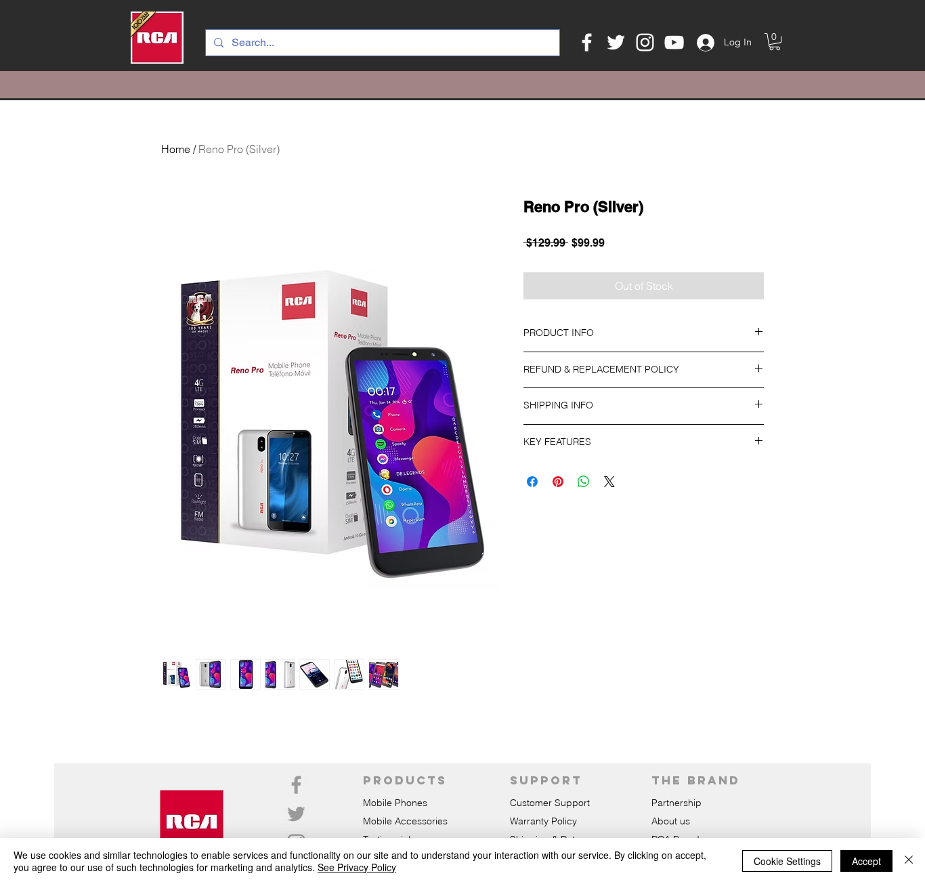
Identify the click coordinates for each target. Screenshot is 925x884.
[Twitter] (616, 42)
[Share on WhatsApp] (584, 481)
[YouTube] (674, 42)
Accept (866, 861)
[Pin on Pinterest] (558, 481)
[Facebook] (587, 42)
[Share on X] (609, 481)
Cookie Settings (787, 861)
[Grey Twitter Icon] (296, 814)
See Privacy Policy (357, 867)
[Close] (909, 861)
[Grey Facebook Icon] (296, 785)
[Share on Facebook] (532, 481)
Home (175, 149)
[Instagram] (645, 42)
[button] (775, 41)
